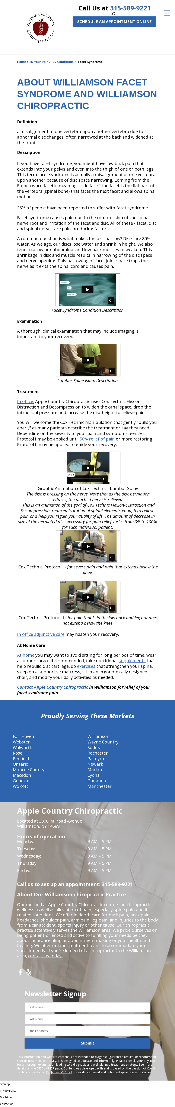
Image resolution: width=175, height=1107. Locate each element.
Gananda (97, 781)
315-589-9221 (130, 8)
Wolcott (20, 786)
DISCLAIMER (45, 1068)
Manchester (100, 786)
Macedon (22, 775)
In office (25, 401)
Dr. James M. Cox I (59, 1072)
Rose (17, 753)
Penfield (21, 758)
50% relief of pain (97, 439)
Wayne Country (103, 742)
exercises (86, 666)
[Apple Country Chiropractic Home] (42, 26)
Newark (95, 764)
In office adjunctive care (40, 634)
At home (25, 655)
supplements (132, 661)
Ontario (20, 764)
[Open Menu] (167, 13)
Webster (21, 742)
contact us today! (45, 956)
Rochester (98, 753)
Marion (95, 769)
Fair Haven (23, 736)
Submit (87, 1043)
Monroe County (28, 769)
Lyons (93, 775)
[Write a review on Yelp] (29, 974)
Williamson (98, 736)
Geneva (20, 781)
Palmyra (96, 758)
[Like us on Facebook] (20, 974)
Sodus (94, 747)
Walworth (22, 747)
